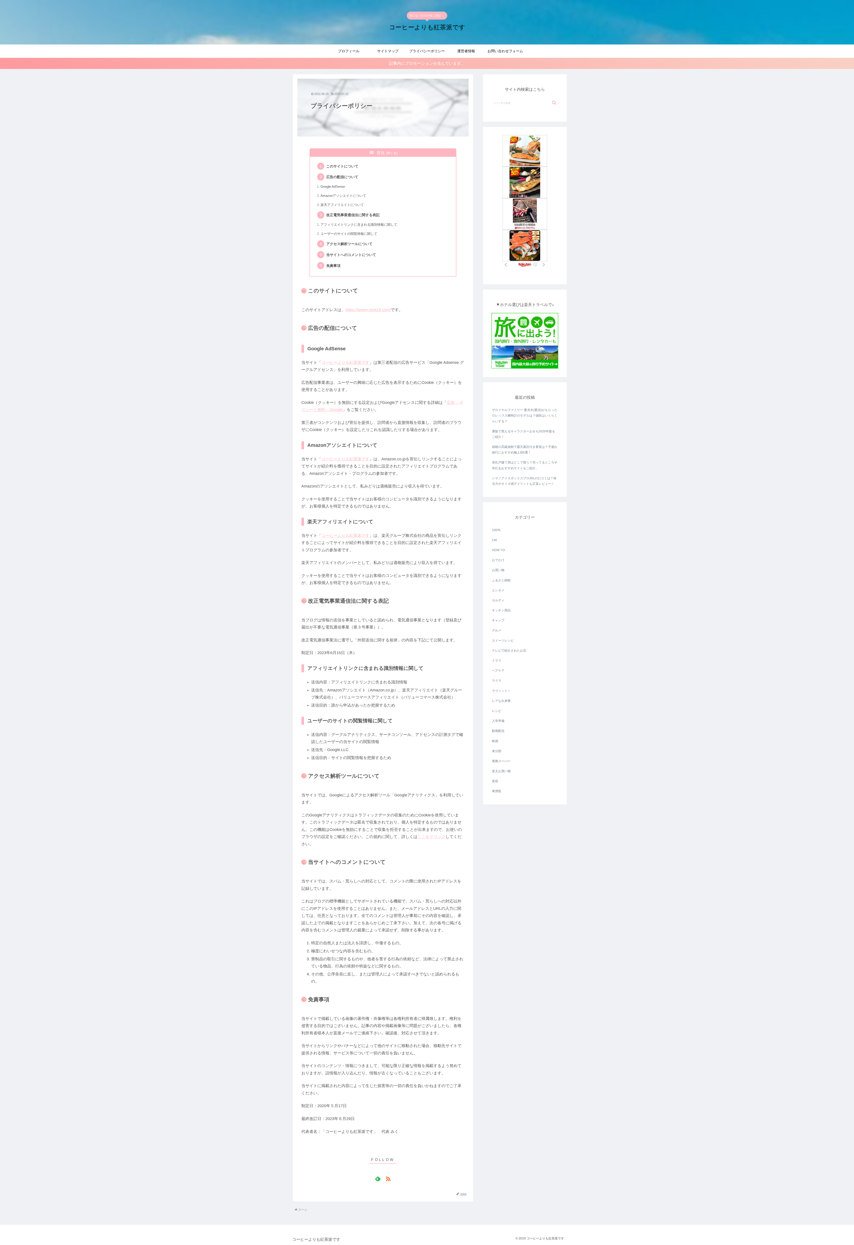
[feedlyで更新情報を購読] (377, 1178)
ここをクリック (431, 836)
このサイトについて (342, 166)
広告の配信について (342, 177)
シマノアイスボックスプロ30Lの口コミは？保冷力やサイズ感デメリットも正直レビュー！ (524, 481)
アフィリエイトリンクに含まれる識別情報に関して (358, 224)
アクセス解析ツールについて (349, 244)
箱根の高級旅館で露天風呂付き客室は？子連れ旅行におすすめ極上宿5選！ (524, 449)
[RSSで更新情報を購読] (388, 1178)
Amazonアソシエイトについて (343, 195)
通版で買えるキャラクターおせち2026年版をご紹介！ (523, 434)
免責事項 (333, 266)
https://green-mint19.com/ (368, 310)
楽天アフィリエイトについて (342, 205)
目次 (381, 153)
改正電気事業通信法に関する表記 (353, 215)
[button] (554, 102)
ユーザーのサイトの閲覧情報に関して (348, 234)
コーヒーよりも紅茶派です (345, 362)
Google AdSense (332, 186)
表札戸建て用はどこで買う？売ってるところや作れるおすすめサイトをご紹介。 (524, 465)
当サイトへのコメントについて (351, 255)
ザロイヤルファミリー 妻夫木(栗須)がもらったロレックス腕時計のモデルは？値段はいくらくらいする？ (524, 415)
